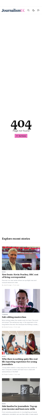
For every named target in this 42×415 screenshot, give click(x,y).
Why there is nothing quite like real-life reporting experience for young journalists (20, 361)
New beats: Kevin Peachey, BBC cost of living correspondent (20, 276)
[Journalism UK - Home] (13, 10)
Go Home (22, 136)
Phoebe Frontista (8, 374)
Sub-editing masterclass (14, 317)
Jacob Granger (8, 285)
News (4, 272)
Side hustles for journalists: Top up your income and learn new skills (19, 407)
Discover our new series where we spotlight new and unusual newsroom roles (19, 281)
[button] (28, 10)
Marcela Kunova (8, 327)
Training (5, 314)
